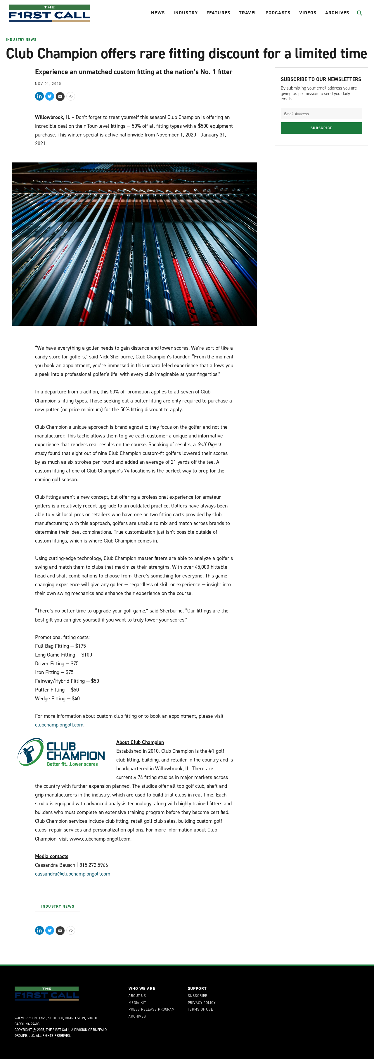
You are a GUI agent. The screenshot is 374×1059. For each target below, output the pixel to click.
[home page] (49, 13)
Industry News (21, 40)
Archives (337, 13)
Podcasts (278, 13)
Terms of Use (200, 1010)
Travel (248, 13)
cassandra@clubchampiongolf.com (72, 873)
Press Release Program (152, 1010)
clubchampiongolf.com (59, 724)
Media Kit (137, 1003)
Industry (186, 13)
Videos (307, 13)
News (158, 13)
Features (218, 13)
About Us (137, 996)
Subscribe (322, 128)
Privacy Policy (202, 1003)
